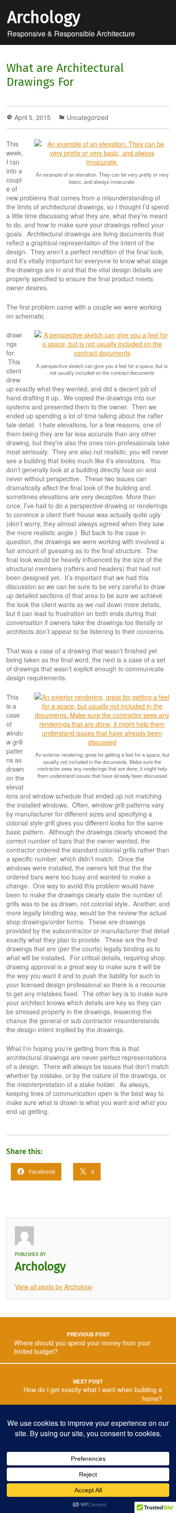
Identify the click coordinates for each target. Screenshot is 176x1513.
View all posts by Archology (54, 1286)
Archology (43, 17)
